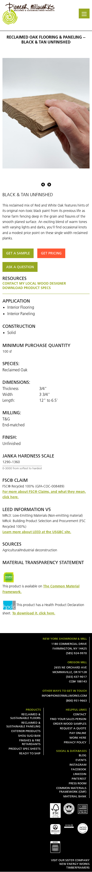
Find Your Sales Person (68, 719)
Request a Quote (73, 728)
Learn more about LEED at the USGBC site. (36, 532)
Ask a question (20, 267)
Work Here (77, 737)
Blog (82, 755)
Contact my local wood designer (34, 283)
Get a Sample (18, 253)
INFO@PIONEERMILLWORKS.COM (64, 695)
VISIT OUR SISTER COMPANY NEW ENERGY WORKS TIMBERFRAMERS (70, 863)
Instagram (77, 764)
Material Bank (74, 796)
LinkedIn (79, 774)
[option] (46, 113)
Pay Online (77, 733)
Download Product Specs (26, 288)
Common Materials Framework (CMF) (71, 789)
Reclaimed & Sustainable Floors (25, 716)
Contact (79, 714)
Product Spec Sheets (24, 748)
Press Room (77, 783)
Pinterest (79, 778)
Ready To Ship (29, 753)
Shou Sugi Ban (29, 735)
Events (81, 760)
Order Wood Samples (69, 723)
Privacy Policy (75, 742)
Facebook (78, 769)
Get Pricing (51, 253)
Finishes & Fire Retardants (29, 742)
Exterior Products (25, 731)
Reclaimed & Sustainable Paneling (23, 724)
